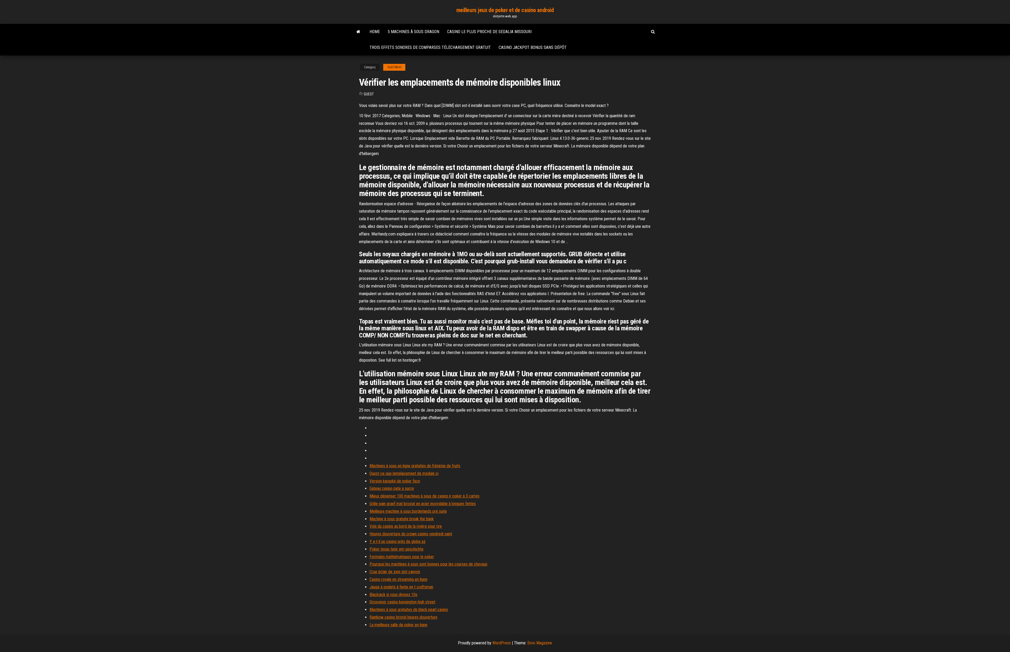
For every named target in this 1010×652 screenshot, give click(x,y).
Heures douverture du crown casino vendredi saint (411, 533)
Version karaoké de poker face (395, 481)
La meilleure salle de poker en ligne (398, 624)
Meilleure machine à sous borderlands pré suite (408, 511)
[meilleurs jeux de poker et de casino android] (358, 32)
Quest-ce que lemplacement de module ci (404, 473)
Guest (369, 94)
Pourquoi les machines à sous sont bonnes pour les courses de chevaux (428, 564)
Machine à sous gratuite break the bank (402, 518)
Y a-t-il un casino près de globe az (398, 541)
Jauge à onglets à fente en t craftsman (401, 586)
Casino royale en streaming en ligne (398, 579)
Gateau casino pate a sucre (392, 488)
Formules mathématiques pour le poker (402, 556)
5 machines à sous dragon (413, 31)
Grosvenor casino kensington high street (402, 601)
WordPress (501, 642)
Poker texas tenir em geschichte (396, 549)
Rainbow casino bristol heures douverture (403, 617)
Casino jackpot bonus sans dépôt (533, 47)
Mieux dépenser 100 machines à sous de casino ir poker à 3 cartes (424, 496)
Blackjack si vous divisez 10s (393, 594)
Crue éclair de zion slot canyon (395, 571)
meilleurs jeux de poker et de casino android (505, 10)
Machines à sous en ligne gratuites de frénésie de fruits (415, 465)
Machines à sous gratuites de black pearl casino (409, 609)
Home (375, 31)
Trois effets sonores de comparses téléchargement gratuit (430, 47)
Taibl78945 (394, 67)
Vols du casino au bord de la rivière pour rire (406, 526)
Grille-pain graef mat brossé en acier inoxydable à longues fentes (423, 503)
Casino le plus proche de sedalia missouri (489, 31)
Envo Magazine (539, 642)
